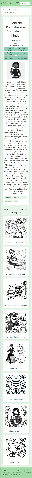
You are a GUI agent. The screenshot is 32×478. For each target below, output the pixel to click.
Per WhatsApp (9, 58)
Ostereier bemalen (16, 473)
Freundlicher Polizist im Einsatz (16, 243)
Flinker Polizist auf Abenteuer (16, 305)
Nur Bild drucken (9, 53)
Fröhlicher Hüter (16, 368)
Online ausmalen (10, 49)
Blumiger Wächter (16, 431)
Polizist (16, 43)
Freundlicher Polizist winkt (16, 274)
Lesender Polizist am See (16, 337)
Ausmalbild (8, 197)
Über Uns (13, 474)
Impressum (20, 474)
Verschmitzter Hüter (16, 400)
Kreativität (8, 201)
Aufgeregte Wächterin (16, 462)
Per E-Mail (22, 54)
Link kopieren (22, 58)
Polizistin (16, 197)
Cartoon (23, 197)
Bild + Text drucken (22, 49)
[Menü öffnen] (17, 3)
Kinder (15, 201)
